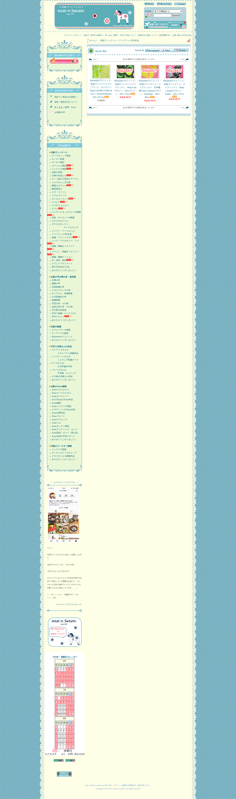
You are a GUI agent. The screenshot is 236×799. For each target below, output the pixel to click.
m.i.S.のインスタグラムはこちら (69, 604)
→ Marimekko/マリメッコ (59, 336)
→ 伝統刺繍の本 (55, 287)
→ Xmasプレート (56, 416)
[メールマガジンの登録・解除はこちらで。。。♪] (64, 648)
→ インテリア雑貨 (56, 169)
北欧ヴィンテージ (107, 40)
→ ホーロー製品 (55, 162)
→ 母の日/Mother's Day (58, 267)
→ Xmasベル (54, 423)
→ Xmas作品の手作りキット (61, 436)
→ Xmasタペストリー (58, 396)
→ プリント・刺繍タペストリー (63, 251)
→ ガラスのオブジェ (57, 221)
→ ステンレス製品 (56, 165)
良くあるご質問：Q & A (64, 107)
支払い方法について (128, 35)
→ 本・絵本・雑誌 (56, 260)
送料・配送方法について (64, 102)
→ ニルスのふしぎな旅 (58, 182)
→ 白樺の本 (53, 280)
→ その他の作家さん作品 (60, 376)
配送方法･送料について (147, 35)
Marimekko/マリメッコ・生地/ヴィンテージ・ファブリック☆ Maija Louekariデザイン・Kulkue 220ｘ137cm (174, 87)
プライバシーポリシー (72, 35)
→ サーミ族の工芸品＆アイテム (63, 179)
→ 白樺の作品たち (56, 175)
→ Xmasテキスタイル (58, 389)
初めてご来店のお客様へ (93, 35)
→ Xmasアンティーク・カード (62, 429)
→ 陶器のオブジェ (56, 185)
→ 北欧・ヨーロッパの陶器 (61, 217)
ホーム (92, 40)
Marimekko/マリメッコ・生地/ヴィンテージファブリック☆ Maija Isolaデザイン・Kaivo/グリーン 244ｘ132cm (125, 87)
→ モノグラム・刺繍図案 (60, 293)
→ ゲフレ (52, 209)
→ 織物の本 (53, 283)
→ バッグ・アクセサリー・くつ (63, 240)
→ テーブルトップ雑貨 (58, 155)
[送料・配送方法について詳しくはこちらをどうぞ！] (165, 28)
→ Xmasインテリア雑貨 (59, 406)
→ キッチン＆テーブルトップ (62, 453)
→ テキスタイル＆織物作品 (61, 456)
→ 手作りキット (55, 316)
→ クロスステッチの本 (58, 290)
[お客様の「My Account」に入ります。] (163, 4)
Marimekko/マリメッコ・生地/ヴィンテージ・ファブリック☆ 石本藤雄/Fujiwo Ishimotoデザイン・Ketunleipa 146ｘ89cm (150, 88)
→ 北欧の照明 (54, 172)
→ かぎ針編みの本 (56, 296)
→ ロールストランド (57, 199)
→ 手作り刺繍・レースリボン (62, 313)
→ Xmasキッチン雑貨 (58, 426)
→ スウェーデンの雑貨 (58, 330)
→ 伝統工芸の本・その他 (60, 307)
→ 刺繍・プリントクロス (60, 237)
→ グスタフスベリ (56, 195)
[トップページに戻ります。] (149, 4)
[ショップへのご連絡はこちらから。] (179, 4)
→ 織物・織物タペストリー (61, 246)
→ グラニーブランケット (60, 263)
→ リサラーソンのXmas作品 (61, 409)
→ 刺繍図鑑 (53, 300)
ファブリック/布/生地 (129, 40)
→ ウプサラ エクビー (58, 205)
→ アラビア (53, 202)
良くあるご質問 (111, 35)
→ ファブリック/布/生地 (59, 234)
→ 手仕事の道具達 (56, 310)
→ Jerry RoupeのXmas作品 (60, 399)
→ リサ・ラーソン (56, 192)
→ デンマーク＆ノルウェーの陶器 (64, 212)
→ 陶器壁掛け (54, 189)
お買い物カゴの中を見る (182, 35)
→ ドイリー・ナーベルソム (61, 231)
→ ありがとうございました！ (62, 270)
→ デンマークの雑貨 (57, 333)
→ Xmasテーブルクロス (59, 393)
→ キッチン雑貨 (55, 159)
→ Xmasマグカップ (57, 419)
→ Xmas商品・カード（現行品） (63, 432)
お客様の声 (59, 112)
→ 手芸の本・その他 (57, 303)
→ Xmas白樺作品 (56, 413)
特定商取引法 (164, 35)
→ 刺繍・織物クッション (60, 257)
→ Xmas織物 (54, 403)
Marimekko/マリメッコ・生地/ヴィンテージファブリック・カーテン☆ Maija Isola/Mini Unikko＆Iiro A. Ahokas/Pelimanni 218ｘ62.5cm (102, 88)
